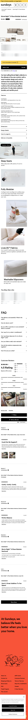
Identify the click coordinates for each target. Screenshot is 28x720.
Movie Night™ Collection (6, 9)
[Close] (24, 697)
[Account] (22, 5)
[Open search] (19, 5)
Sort (18, 422)
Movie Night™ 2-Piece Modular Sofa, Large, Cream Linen (13, 434)
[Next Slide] (26, 399)
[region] (14, 399)
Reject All (13, 710)
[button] (21, 19)
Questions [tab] (11, 411)
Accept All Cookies (13, 706)
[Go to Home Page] (6, 4)
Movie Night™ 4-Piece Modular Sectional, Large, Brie (12, 576)
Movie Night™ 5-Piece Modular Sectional (13, 10)
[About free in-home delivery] (17, 62)
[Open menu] (25, 5)
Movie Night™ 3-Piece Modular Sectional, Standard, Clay (13, 541)
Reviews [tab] (4, 411)
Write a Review (16, 420)
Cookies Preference (13, 714)
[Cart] (15, 5)
